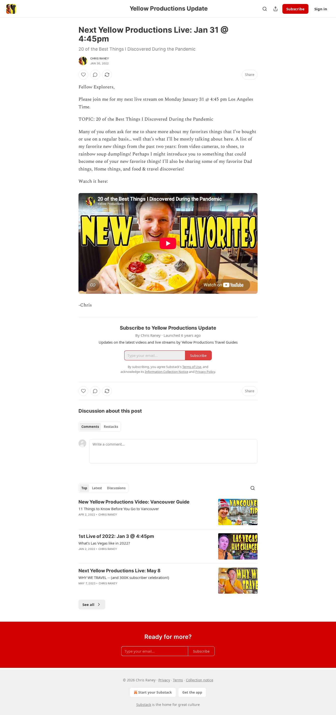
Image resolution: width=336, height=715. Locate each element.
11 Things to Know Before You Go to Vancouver (118, 508)
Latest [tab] (97, 488)
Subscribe (295, 8)
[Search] (265, 9)
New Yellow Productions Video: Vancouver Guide (133, 502)
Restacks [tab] (111, 426)
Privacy (164, 680)
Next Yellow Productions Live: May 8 (119, 571)
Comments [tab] (90, 426)
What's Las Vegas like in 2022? (104, 543)
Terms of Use (191, 367)
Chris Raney (99, 58)
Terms (178, 680)
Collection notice (199, 680)
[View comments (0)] (95, 75)
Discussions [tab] (116, 488)
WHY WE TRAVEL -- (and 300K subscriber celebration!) (123, 577)
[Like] (83, 75)
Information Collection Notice (166, 371)
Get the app (192, 692)
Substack (143, 704)
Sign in (320, 8)
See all (88, 604)
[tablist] (99, 427)
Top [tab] (84, 488)
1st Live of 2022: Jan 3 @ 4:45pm (116, 536)
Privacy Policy (205, 371)
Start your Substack (155, 692)
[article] (168, 512)
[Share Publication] (275, 9)
